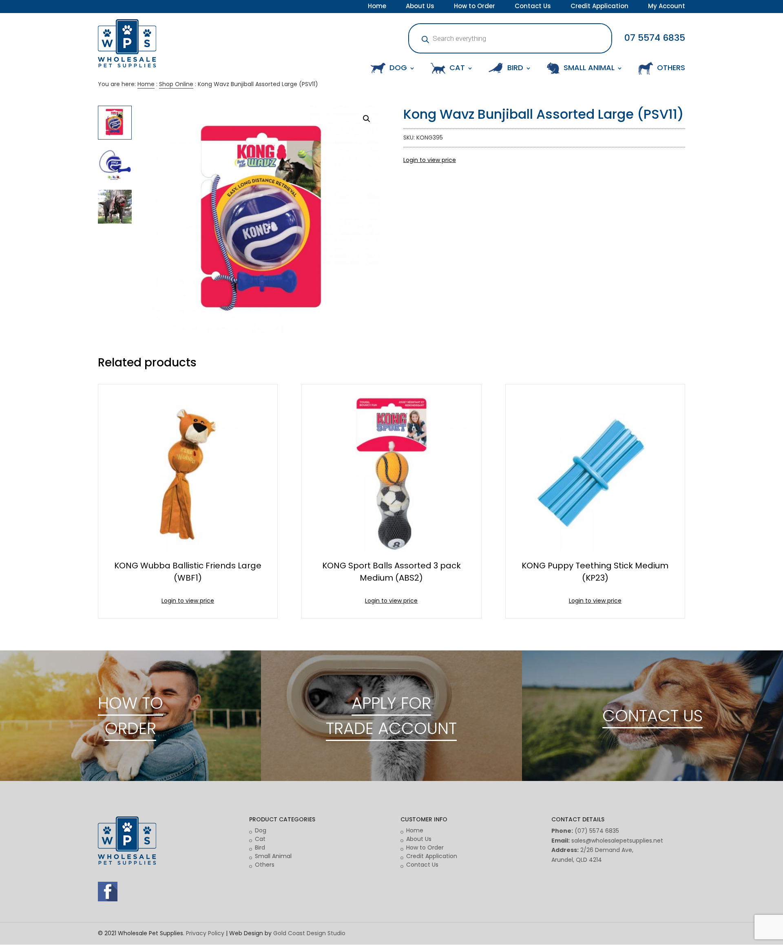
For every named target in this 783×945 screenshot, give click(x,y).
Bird (260, 847)
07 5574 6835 (654, 37)
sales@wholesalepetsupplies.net (617, 840)
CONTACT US (652, 715)
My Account (666, 7)
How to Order (474, 7)
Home (377, 7)
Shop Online (176, 84)
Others (264, 865)
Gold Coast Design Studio (309, 933)
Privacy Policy (205, 933)
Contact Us (533, 7)
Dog (260, 830)
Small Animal (273, 856)
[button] (366, 118)
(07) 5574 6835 (597, 831)
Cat (260, 839)
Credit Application (599, 7)
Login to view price (429, 160)
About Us (420, 7)
